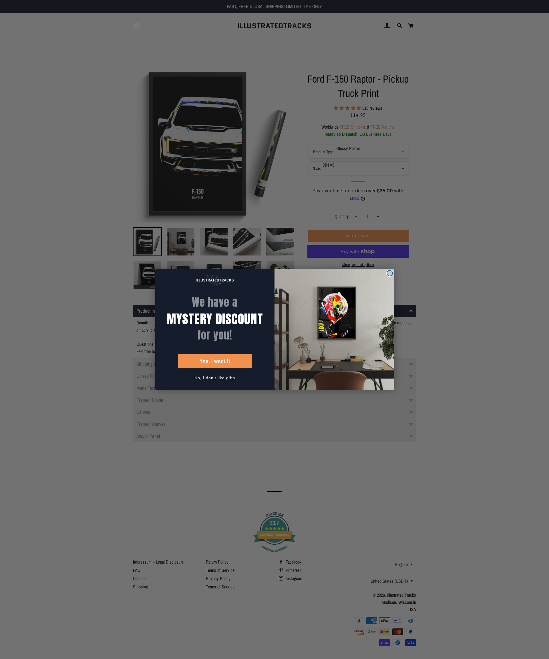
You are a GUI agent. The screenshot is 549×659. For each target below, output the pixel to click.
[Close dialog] (390, 273)
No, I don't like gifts (214, 378)
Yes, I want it (215, 361)
